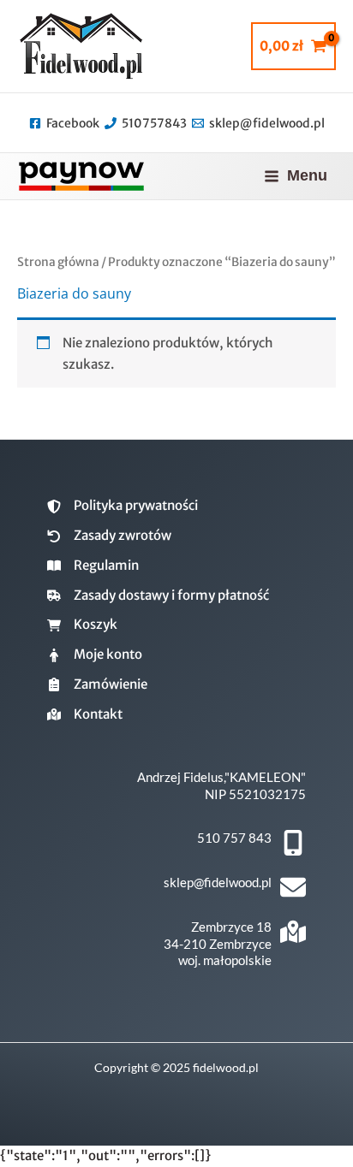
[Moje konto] (94, 655)
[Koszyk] (82, 625)
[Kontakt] (85, 715)
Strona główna (58, 262)
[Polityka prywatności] (122, 506)
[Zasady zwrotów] (109, 536)
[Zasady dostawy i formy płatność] (158, 596)
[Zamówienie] (97, 685)
